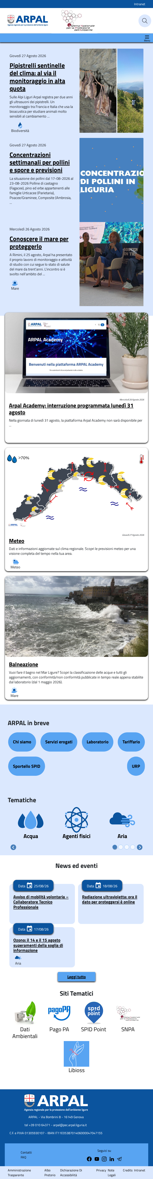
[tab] (114, 847)
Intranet (139, 4)
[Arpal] (28, 20)
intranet (139, 1170)
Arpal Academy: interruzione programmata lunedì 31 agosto (71, 408)
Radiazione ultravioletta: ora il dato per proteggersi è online (109, 899)
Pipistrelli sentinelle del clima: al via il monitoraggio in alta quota (37, 76)
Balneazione (23, 664)
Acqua (31, 836)
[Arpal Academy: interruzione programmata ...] (76, 353)
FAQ (23, 1157)
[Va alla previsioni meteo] (76, 488)
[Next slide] (139, 847)
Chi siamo (22, 741)
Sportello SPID (26, 766)
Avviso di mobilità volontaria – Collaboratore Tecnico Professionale (41, 902)
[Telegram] (112, 1158)
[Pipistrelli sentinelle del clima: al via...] (111, 130)
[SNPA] (74, 20)
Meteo (16, 540)
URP (136, 766)
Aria (122, 836)
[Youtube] (97, 1158)
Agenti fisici (76, 836)
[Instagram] (104, 1158)
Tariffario (131, 741)
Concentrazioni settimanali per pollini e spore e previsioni (40, 162)
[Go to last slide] (13, 847)
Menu (147, 40)
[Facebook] (89, 1158)
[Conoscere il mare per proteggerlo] (111, 303)
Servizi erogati (59, 741)
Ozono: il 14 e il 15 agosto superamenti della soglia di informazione (38, 945)
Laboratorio (98, 741)
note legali (112, 1172)
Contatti (26, 1152)
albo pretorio (49, 1172)
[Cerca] (145, 20)
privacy (101, 1170)
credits (127, 1170)
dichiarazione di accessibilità (71, 1172)
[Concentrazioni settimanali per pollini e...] (111, 219)
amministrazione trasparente (19, 1172)
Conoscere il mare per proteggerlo (39, 242)
